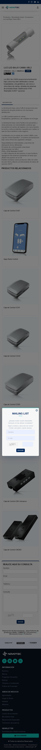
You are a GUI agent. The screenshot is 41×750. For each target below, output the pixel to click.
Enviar (21, 450)
